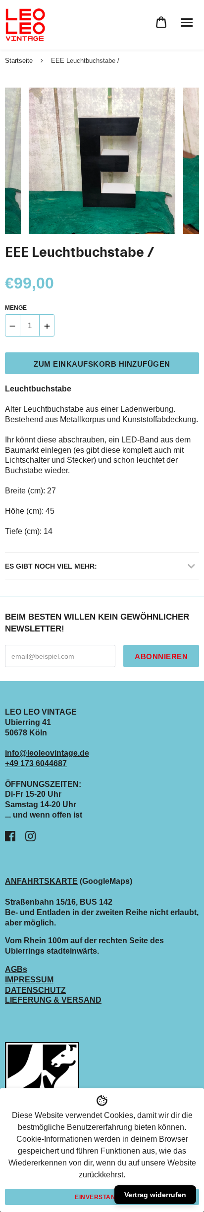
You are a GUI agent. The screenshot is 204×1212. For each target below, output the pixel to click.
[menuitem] (161, 22)
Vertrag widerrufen (155, 1195)
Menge (16, 307)
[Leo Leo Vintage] (25, 25)
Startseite (19, 60)
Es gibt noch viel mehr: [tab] (51, 566)
